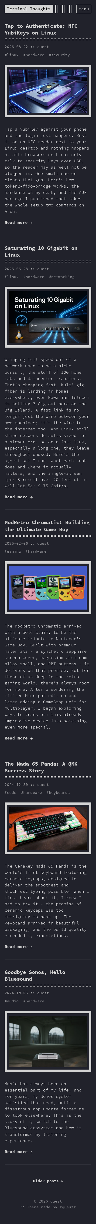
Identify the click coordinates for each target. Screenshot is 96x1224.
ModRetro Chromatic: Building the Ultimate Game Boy (47, 525)
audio (13, 1001)
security (60, 54)
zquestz (68, 1207)
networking (63, 276)
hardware (35, 54)
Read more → (19, 222)
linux (13, 54)
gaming (14, 551)
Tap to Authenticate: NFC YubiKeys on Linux (41, 29)
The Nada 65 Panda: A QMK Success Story (41, 767)
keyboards (59, 792)
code (11, 792)
